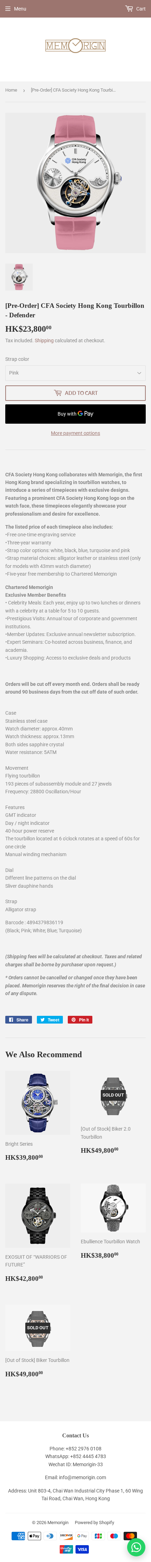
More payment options (75, 433)
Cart (140, 9)
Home (11, 90)
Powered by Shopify (94, 1522)
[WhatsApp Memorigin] (136, 1547)
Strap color (17, 359)
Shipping (44, 340)
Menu (20, 9)
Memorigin (57, 1522)
